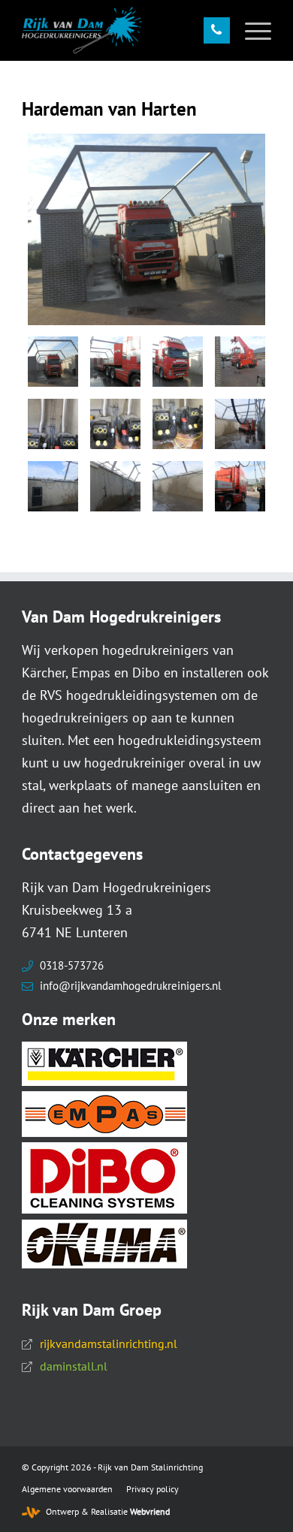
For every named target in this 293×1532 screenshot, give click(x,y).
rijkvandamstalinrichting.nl (108, 1343)
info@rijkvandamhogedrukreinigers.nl (130, 986)
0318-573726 (72, 965)
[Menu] (250, 30)
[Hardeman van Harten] (146, 229)
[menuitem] (250, 30)
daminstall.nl (73, 1366)
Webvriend (150, 1511)
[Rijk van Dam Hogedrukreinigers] (121, 30)
